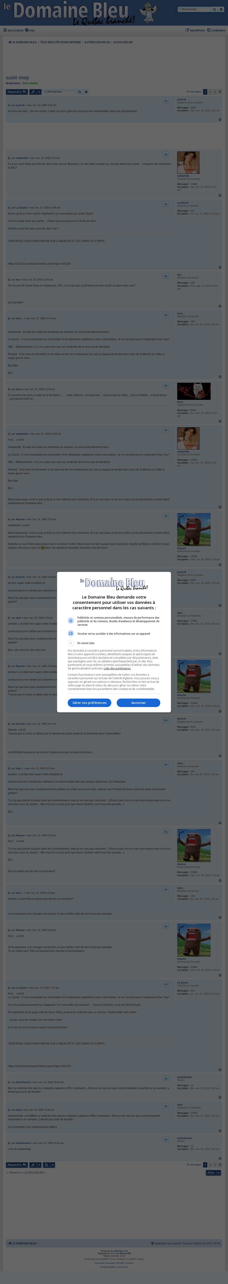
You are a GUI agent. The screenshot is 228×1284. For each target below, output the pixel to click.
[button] (114, 643)
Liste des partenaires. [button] (117, 668)
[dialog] (114, 642)
